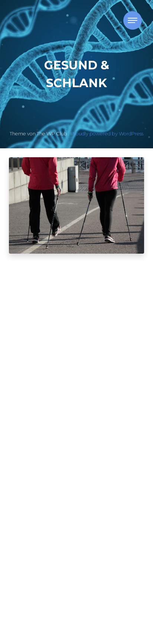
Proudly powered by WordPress (107, 133)
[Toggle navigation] (132, 20)
